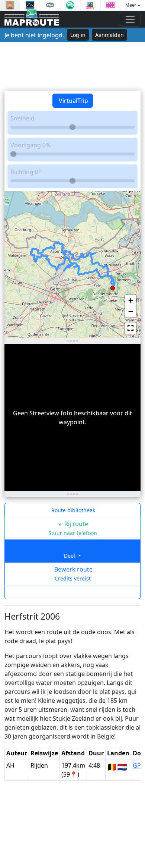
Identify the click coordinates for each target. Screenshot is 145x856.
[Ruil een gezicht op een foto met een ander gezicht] (9, 5)
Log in (78, 34)
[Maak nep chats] (70, 5)
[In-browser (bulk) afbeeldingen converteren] (90, 5)
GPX (138, 765)
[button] (112, 286)
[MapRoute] (31, 19)
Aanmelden (109, 34)
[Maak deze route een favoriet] (72, 592)
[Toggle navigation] (130, 19)
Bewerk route (73, 573)
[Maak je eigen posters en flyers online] (30, 5)
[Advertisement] (72, 66)
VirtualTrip (72, 101)
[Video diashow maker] (110, 5)
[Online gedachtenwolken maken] (50, 5)
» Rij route (72, 528)
